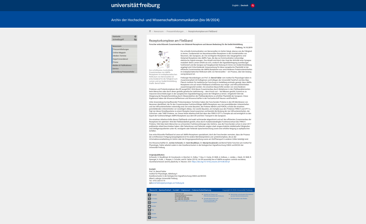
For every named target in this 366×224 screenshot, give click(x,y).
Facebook (154, 195)
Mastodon (154, 217)
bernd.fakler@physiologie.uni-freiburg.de (167, 183)
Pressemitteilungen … (176, 31)
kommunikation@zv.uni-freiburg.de (187, 201)
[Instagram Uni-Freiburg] (149, 202)
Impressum (185, 190)
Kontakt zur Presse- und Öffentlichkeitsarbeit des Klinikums (214, 195)
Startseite (150, 31)
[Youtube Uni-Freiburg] (149, 206)
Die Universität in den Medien (239, 198)
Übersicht (153, 190)
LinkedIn (153, 213)
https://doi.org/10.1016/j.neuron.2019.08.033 (210, 162)
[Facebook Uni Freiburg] (149, 195)
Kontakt (176, 190)
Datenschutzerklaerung (201, 190)
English (235, 5)
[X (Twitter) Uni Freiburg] (149, 198)
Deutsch (244, 5)
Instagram (154, 202)
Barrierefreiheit (165, 190)
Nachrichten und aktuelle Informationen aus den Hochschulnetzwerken (242, 195)
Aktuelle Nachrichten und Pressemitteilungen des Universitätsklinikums (211, 200)
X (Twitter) (154, 198)
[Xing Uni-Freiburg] (149, 210)
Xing (152, 210)
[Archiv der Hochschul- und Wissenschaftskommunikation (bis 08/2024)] (241, 19)
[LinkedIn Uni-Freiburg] (149, 213)
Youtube (153, 206)
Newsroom (159, 31)
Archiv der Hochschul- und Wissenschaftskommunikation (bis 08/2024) (165, 20)
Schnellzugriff (118, 39)
